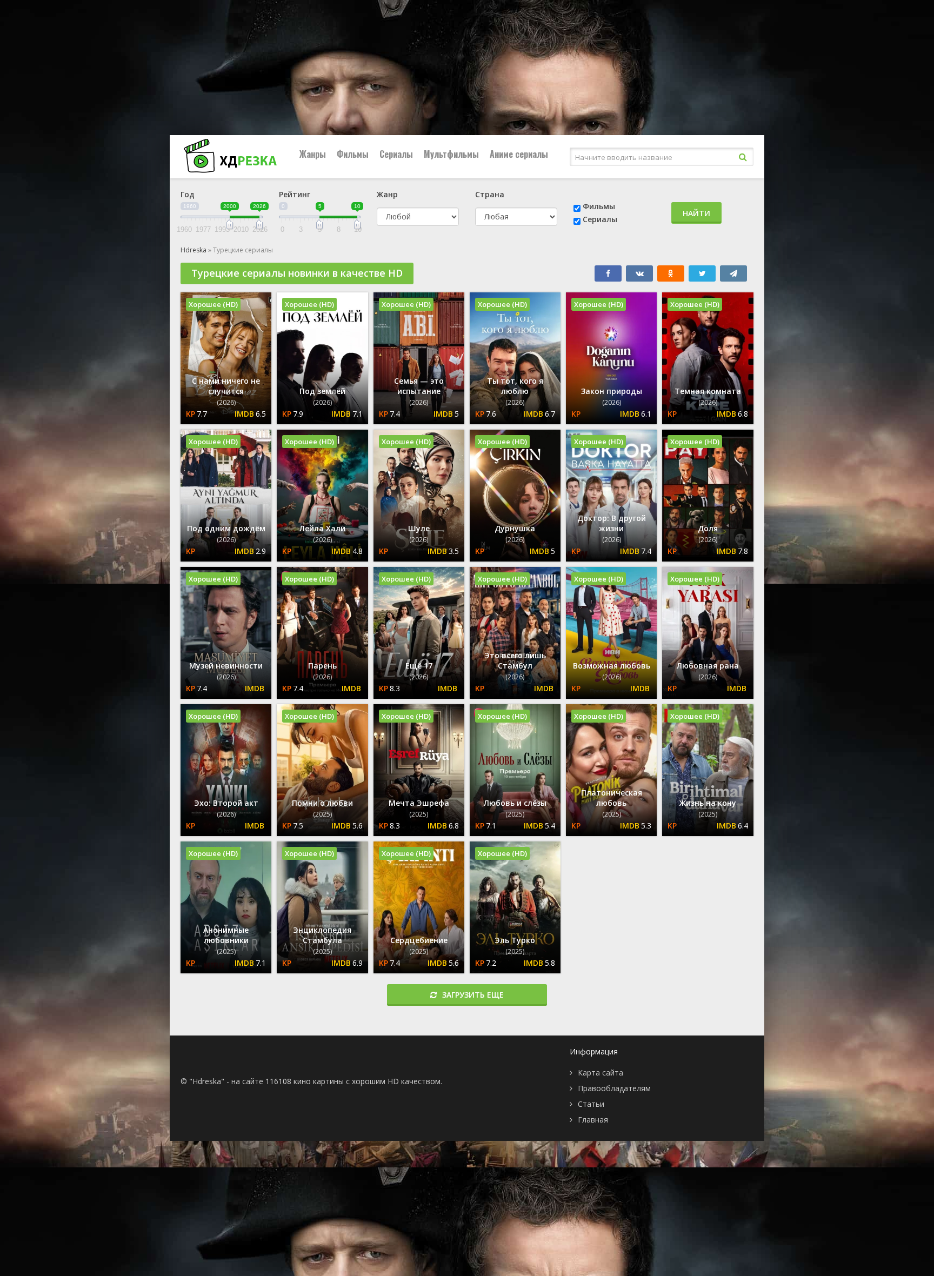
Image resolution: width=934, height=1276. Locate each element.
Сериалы (396, 154)
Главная (593, 1119)
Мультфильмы (451, 154)
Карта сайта (600, 1072)
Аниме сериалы (519, 154)
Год (188, 194)
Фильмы (353, 154)
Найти (696, 213)
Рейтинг (294, 194)
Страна (489, 194)
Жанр (387, 194)
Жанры (312, 154)
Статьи (591, 1104)
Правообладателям (614, 1088)
